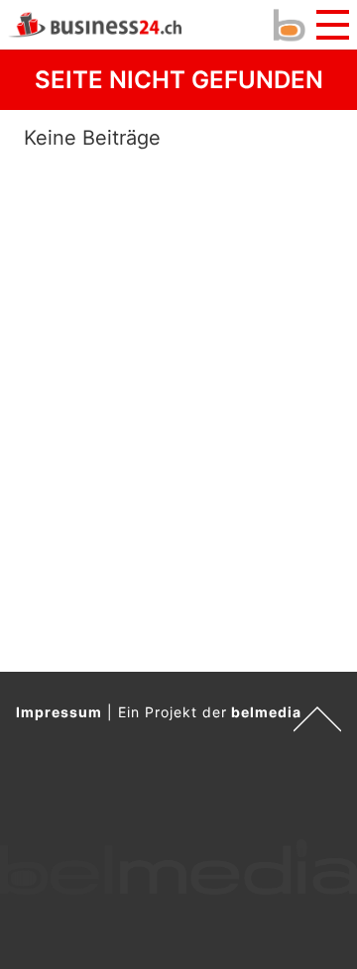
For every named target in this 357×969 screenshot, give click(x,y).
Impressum (59, 711)
